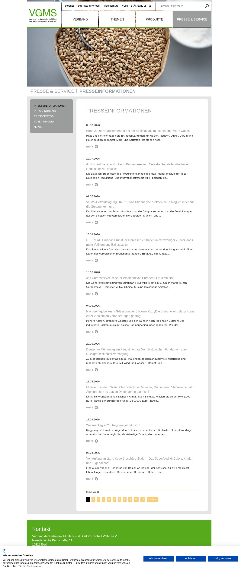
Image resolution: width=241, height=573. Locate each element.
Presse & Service (192, 19)
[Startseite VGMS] (42, 16)
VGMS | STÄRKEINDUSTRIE (136, 5)
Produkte (154, 19)
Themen (117, 19)
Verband (80, 19)
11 (142, 499)
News (38, 126)
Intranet (69, 5)
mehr (89, 146)
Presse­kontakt (45, 110)
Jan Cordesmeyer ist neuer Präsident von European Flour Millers (129, 278)
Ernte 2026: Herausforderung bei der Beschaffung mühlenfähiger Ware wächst (138, 130)
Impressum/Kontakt (89, 5)
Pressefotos (43, 116)
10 (136, 499)
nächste (152, 499)
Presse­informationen (107, 91)
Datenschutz (111, 5)
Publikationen (44, 121)
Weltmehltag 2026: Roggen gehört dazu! (113, 425)
